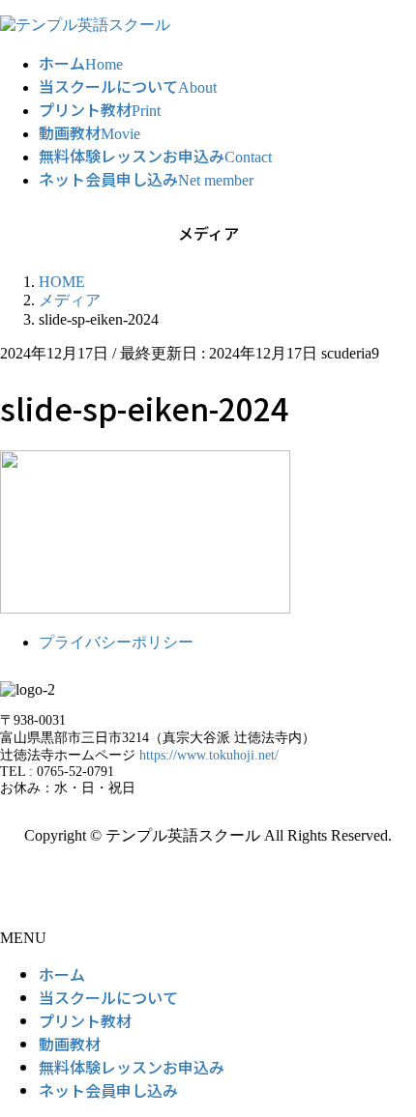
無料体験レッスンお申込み (131, 1066)
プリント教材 (85, 1020)
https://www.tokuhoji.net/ (209, 755)
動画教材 (70, 1043)
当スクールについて (108, 997)
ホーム (62, 974)
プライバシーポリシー (116, 642)
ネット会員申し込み (108, 1090)
